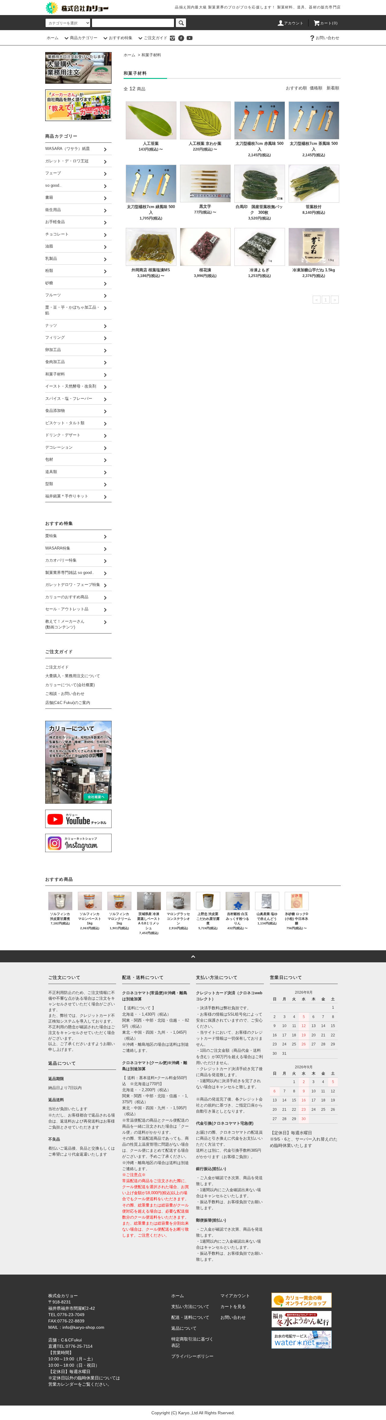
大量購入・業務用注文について (72, 676)
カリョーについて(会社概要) (70, 685)
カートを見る (233, 1306)
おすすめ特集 (120, 38)
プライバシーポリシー (192, 1356)
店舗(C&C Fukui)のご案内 (67, 702)
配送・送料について (190, 1317)
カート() (329, 23)
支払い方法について (190, 1306)
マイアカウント (235, 1295)
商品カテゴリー (83, 38)
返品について (184, 1328)
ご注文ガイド (155, 38)
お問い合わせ (327, 38)
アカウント (294, 23)
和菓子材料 (151, 55)
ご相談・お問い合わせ (64, 693)
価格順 (316, 88)
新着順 (333, 88)
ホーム (53, 38)
